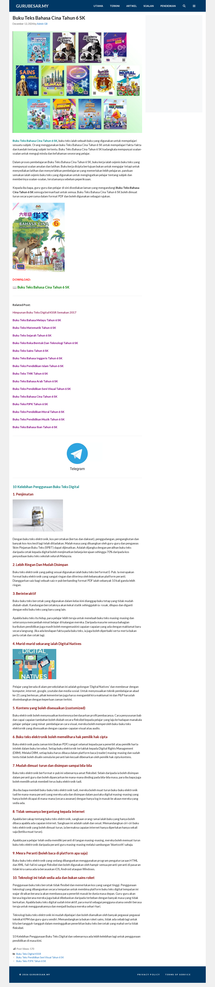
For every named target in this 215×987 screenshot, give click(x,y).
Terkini (115, 5)
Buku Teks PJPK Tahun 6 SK (31, 961)
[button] (194, 6)
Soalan (148, 5)
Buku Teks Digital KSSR (28, 953)
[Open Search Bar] (184, 6)
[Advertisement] (174, 36)
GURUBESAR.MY (32, 5)
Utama (98, 5)
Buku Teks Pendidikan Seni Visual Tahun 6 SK (40, 957)
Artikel (131, 5)
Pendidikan (168, 5)
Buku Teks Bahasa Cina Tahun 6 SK (43, 287)
